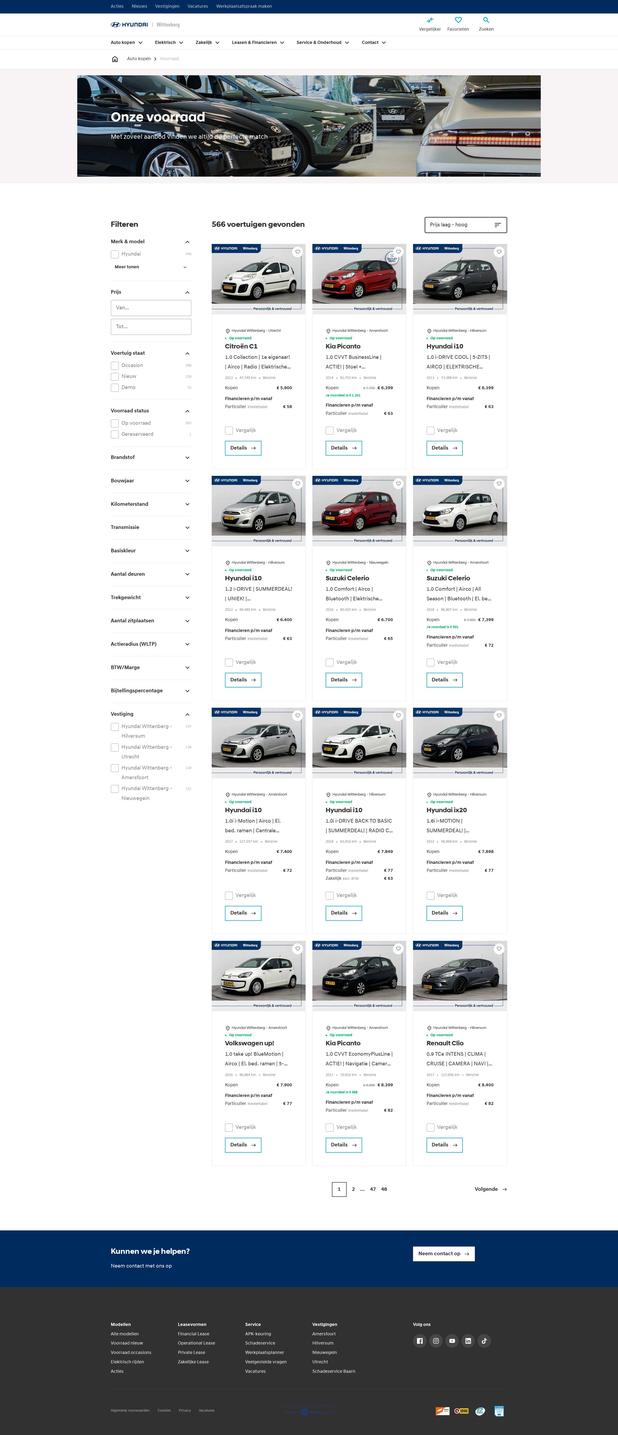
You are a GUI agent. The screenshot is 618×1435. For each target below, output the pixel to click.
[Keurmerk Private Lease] (499, 1411)
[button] (491, 1189)
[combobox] (151, 308)
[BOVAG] (461, 1411)
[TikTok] (484, 1341)
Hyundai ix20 (447, 810)
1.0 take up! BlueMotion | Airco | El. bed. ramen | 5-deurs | (254, 1064)
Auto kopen (139, 59)
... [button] (362, 1189)
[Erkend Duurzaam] (480, 1411)
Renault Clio (445, 1043)
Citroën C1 (241, 347)
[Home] (145, 25)
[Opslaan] (297, 252)
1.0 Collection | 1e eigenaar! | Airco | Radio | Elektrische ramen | (257, 367)
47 (373, 1189)
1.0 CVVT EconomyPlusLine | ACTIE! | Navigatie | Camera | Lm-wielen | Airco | (359, 1064)
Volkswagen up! (249, 1043)
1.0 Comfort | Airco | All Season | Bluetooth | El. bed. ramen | (459, 599)
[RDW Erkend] (443, 1411)
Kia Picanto (343, 347)
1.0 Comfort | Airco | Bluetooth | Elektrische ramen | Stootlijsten (352, 599)
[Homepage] (115, 59)
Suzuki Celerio (347, 578)
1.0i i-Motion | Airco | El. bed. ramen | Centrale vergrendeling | (253, 830)
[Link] (420, 1341)
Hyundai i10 (445, 347)
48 (384, 1189)
